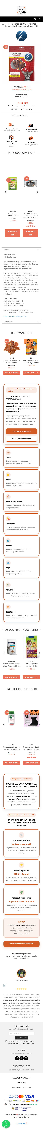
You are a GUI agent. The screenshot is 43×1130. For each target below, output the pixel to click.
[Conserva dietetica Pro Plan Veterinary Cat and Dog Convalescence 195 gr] (30, 183)
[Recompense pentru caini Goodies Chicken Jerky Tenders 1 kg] (11, 347)
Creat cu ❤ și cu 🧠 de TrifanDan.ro (17, 1115)
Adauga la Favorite (20, 115)
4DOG (12, 358)
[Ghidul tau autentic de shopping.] (21, 1123)
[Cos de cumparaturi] (34, 18)
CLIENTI (20, 1082)
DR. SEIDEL (12, 745)
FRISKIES (12, 211)
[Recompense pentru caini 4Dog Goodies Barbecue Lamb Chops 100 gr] (21, 63)
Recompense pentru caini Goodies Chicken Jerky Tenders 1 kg (12, 361)
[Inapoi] (2, 24)
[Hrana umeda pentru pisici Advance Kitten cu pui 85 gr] (11, 647)
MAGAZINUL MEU (20, 1078)
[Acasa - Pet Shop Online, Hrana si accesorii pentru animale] (21, 10)
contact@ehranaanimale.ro (23, 1070)
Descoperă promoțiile (21, 438)
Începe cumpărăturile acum (21, 944)
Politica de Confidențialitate (24, 1043)
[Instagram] (26, 1058)
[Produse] (3, 19)
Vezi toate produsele (21, 431)
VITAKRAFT (31, 661)
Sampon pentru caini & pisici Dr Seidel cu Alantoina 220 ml (11, 748)
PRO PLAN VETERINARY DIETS (30, 212)
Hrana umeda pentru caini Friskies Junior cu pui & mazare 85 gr (12, 214)
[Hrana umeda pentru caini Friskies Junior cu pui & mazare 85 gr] (12, 183)
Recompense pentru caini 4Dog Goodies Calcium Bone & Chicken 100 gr (31, 361)
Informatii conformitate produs (15, 316)
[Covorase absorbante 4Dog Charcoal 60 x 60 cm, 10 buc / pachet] (31, 718)
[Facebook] (17, 1058)
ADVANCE (11, 661)
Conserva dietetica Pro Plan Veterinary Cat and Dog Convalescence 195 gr (30, 216)
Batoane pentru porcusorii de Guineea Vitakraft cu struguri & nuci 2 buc (31, 665)
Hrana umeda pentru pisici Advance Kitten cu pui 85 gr (11, 665)
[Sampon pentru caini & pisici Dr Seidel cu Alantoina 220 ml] (11, 718)
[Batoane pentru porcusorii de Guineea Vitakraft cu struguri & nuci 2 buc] (31, 647)
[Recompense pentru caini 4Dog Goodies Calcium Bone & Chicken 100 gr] (31, 347)
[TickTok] (21, 1058)
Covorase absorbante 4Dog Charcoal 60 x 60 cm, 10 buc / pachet (31, 748)
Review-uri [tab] (8, 321)
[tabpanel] (21, 63)
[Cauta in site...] (40, 18)
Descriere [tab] (7, 250)
